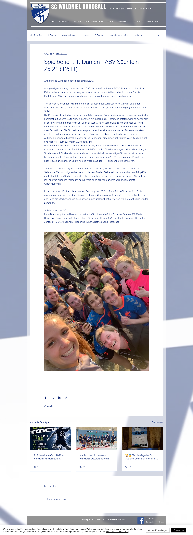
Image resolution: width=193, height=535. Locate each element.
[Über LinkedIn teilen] (59, 397)
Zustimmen (179, 530)
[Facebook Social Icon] (140, 520)
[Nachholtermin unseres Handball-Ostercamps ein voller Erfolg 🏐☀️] (96, 438)
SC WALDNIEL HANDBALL (78, 7)
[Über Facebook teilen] (45, 397)
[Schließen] (189, 530)
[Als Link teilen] (66, 397)
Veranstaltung (68, 35)
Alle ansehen (157, 422)
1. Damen (52, 35)
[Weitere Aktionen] (147, 54)
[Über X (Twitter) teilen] (52, 397)
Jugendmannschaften (119, 35)
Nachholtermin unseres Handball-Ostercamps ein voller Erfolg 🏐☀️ (94, 457)
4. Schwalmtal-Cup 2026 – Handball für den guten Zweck (48, 457)
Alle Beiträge (36, 35)
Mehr (137, 35)
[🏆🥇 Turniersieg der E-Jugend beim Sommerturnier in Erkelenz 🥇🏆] (142, 438)
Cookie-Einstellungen (157, 530)
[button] (159, 35)
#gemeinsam (39, 13)
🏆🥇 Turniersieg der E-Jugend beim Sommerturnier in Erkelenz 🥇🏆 (141, 457)
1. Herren (85, 35)
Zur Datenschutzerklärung (117, 531)
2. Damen (99, 35)
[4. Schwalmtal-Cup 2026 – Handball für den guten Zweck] (50, 438)
